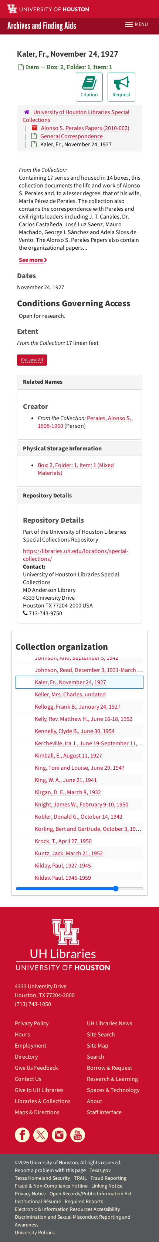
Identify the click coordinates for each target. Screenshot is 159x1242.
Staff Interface (104, 1112)
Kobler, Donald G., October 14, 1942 (78, 817)
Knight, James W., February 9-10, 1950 (81, 804)
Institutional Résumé (38, 1201)
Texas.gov (100, 1170)
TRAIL (80, 1178)
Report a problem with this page (50, 1170)
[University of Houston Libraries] (63, 944)
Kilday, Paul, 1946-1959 (63, 878)
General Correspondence (71, 136)
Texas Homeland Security (42, 1178)
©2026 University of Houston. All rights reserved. (68, 1162)
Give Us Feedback (36, 1068)
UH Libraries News (109, 1023)
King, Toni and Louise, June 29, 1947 (80, 768)
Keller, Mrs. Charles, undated (70, 694)
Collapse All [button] (32, 360)
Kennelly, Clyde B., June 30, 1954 (75, 731)
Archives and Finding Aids (41, 26)
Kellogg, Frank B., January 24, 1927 (78, 707)
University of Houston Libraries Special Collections (76, 116)
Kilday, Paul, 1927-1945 (63, 866)
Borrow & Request (109, 1068)
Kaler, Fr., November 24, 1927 (70, 682)
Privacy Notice (30, 1194)
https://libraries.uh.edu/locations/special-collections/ (75, 555)
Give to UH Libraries (39, 1090)
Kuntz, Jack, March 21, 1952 (69, 853)
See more (31, 260)
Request (121, 95)
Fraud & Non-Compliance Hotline (51, 1186)
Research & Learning (112, 1079)
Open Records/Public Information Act (91, 1194)
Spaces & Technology (113, 1090)
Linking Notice (106, 1186)
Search (95, 1057)
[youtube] (77, 1135)
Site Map (97, 1046)
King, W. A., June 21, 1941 (66, 780)
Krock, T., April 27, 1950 (63, 841)
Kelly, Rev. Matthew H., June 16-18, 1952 (83, 719)
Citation (89, 95)
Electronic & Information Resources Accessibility (67, 1209)
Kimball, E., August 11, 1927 (68, 756)
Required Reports (84, 1201)
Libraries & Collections (43, 1101)
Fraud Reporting (108, 1178)
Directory (26, 1057)
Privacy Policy (31, 1023)
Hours (22, 1034)
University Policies (35, 1232)
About (94, 1101)
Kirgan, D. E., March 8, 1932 (68, 792)
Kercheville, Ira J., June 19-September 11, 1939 (92, 743)
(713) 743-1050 (33, 1004)
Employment (30, 1046)
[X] (40, 1135)
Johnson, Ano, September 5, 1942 (76, 658)
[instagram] (59, 1135)
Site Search (101, 1034)
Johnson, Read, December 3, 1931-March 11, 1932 (96, 670)
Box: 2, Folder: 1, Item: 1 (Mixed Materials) (76, 469)
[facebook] (22, 1135)
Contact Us (28, 1079)
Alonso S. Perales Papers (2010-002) (85, 128)
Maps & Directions (37, 1112)
